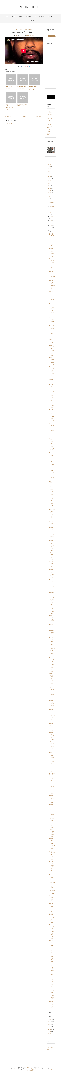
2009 (49, 1026)
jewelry (48, 1051)
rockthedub (30, 7)
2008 (49, 1029)
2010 (49, 1024)
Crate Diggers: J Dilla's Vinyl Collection (51, 502)
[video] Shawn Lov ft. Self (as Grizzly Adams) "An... (51, 532)
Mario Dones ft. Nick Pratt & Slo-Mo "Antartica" (51, 371)
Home (7, 16)
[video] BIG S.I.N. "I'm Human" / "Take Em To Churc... (52, 597)
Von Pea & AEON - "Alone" (52, 891)
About (14, 16)
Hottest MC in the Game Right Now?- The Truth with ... (51, 979)
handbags (49, 1049)
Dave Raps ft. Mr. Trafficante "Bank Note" (51, 350)
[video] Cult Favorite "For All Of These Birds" (52, 545)
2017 (49, 183)
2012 (49, 1019)
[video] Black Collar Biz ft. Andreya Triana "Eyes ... (52, 843)
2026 (49, 164)
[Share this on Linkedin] (29, 66)
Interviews (29, 16)
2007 (49, 1031)
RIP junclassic (50, 118)
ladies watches (50, 1047)
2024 (49, 169)
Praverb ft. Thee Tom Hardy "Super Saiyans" (52, 585)
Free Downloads (40, 16)
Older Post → (39, 116)
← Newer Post (8, 116)
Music (20, 16)
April (51, 227)
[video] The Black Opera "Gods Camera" (33, 88)
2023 (49, 171)
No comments (30, 35)
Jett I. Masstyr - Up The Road (51, 556)
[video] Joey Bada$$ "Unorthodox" (51, 703)
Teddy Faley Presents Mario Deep (51, 958)
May (51, 225)
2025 (49, 166)
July (51, 220)
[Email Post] (6, 69)
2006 (49, 1034)
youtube (30, 29)
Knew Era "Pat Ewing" (51, 626)
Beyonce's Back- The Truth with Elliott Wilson (52, 514)
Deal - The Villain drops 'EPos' (50, 126)
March (51, 230)
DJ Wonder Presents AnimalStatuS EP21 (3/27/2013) (52, 400)
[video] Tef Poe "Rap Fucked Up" (52, 777)
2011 (49, 1022)
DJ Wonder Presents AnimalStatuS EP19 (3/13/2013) (52, 664)
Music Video (23, 29)
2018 (49, 181)
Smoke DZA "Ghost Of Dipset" (51, 461)
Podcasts (51, 16)
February (52, 1011)
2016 (49, 185)
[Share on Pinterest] (27, 66)
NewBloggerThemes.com (34, 1069)
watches (49, 1046)
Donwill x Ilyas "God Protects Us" (51, 641)
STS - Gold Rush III (51, 341)
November (51, 202)
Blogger (42, 1067)
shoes (48, 1052)
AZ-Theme (15, 1069)
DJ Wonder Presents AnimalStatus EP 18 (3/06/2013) (52, 881)
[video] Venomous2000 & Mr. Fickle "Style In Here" (52, 867)
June (51, 223)
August (51, 216)
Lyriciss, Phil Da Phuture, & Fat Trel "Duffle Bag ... (52, 264)
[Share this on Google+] (25, 66)
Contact (31, 21)
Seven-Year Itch (51, 381)
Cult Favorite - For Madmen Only (52, 967)
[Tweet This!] (23, 66)
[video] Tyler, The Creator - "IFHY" (51, 388)
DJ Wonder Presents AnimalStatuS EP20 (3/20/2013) (52, 488)
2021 (49, 173)
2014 (49, 190)
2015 (49, 188)
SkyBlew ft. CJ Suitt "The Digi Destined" (51, 296)
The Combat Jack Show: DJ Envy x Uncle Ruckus (52, 994)
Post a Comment (11, 124)
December (51, 196)
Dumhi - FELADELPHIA (51, 523)
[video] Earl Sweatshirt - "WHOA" (51, 736)
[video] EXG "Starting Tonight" (52, 799)
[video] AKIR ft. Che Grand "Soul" (51, 727)
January (51, 1015)
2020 (49, 176)
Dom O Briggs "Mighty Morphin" (52, 619)
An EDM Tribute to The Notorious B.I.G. (52, 833)
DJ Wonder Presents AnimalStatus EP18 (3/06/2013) (52, 931)
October (52, 206)
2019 (49, 178)
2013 (49, 193)
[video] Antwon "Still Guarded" (23, 32)
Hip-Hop (17, 29)
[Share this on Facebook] (21, 66)
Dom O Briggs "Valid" (51, 454)
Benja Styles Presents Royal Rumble (51, 361)
